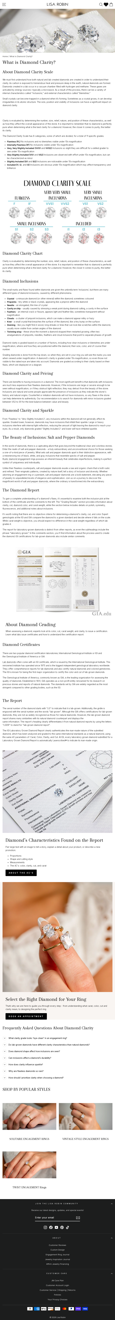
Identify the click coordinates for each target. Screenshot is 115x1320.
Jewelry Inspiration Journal (57, 1259)
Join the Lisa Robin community (56, 1204)
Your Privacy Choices (57, 1299)
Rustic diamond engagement (16, 459)
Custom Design (57, 1250)
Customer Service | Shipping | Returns (57, 1290)
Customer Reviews (57, 1245)
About (57, 1238)
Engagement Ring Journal (57, 1254)
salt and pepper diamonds (35, 481)
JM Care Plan (57, 1280)
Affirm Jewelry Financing (57, 1264)
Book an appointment (26, 1016)
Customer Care (56, 1273)
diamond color (21, 505)
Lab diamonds (9, 662)
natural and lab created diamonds (53, 80)
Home (5, 56)
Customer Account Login (57, 1285)
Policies (57, 1295)
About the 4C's (21, 873)
